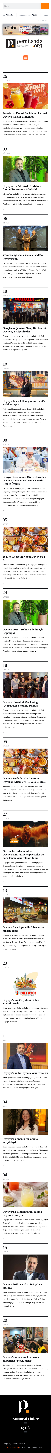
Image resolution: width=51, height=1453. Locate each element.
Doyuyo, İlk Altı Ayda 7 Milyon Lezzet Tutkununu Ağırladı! (22, 187)
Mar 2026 (6, 296)
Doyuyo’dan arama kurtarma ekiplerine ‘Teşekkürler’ (21, 1359)
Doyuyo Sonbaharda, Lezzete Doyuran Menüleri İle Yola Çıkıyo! (24, 780)
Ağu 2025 (6, 895)
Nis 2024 (6, 1179)
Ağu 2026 (6, 81)
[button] (25, 57)
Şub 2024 (6, 1252)
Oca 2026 (6, 445)
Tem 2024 (6, 967)
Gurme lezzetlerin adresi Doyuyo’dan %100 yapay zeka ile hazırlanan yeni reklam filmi (23, 854)
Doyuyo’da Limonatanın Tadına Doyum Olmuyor (22, 1213)
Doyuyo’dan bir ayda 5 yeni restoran (25, 1072)
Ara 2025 (6, 597)
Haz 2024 (6, 1040)
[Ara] (45, 6)
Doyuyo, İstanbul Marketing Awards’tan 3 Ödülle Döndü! (20, 704)
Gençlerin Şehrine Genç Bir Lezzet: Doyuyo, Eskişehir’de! (25, 329)
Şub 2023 (6, 1325)
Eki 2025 (6, 819)
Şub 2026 (6, 368)
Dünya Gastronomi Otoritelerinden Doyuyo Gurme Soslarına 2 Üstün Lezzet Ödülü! (24, 480)
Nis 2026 (6, 223)
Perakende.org (13, 1447)
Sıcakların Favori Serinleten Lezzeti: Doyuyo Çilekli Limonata (25, 115)
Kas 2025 (6, 746)
